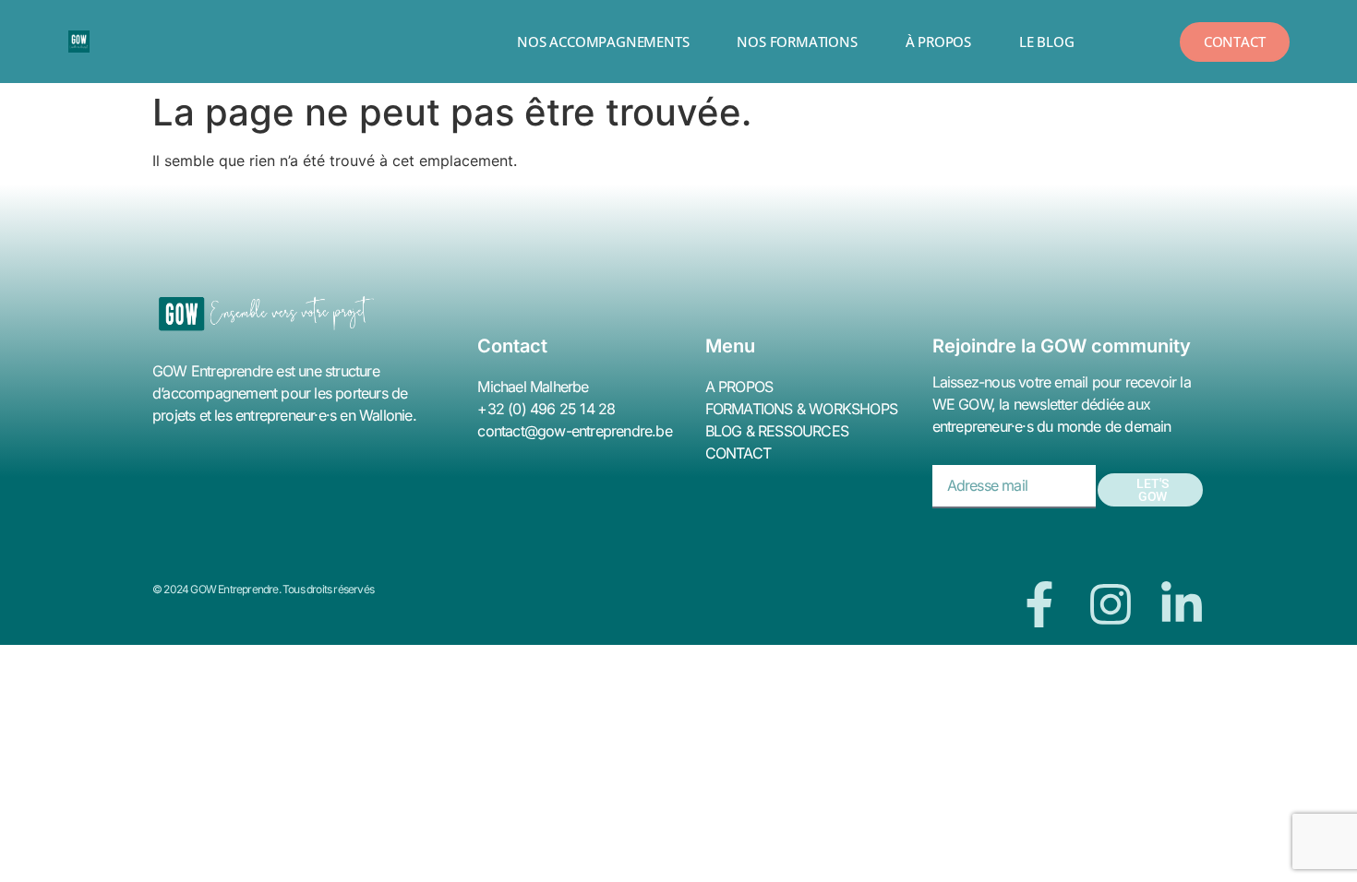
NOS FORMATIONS (797, 41)
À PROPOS (938, 41)
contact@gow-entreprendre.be (574, 431)
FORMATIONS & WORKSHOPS (801, 408)
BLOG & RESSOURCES (776, 431)
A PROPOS (739, 386)
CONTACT (738, 453)
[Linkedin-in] (1182, 604)
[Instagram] (1110, 604)
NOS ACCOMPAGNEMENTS (603, 41)
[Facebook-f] (1039, 604)
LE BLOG (1047, 41)
